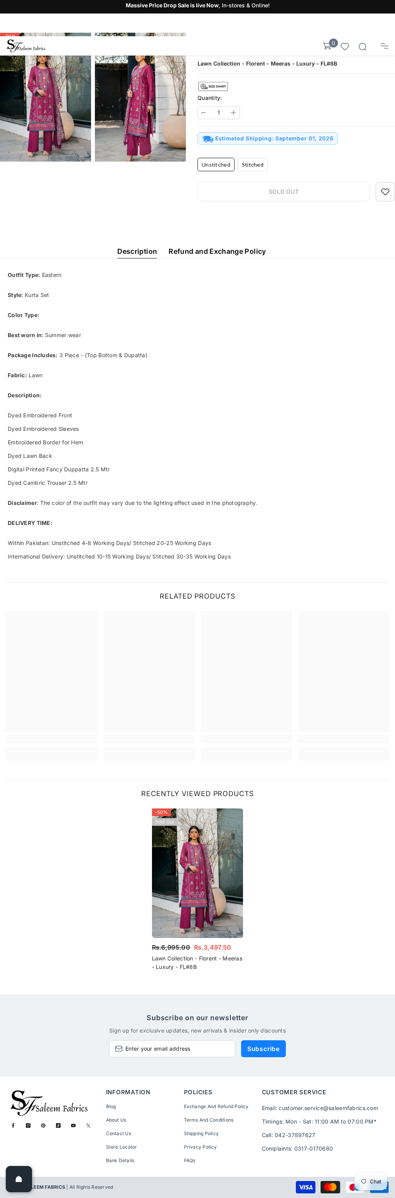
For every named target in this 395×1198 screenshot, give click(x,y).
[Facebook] (13, 1125)
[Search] (362, 46)
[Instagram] (28, 1125)
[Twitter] (88, 1125)
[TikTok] (58, 1125)
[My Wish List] (344, 46)
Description (137, 251)
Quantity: (210, 97)
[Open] (19, 1179)
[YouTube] (73, 1125)
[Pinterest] (43, 1125)
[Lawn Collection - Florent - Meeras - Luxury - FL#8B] (197, 873)
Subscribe (263, 1049)
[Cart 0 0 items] (327, 46)
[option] (197, 891)
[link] (51, 739)
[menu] (384, 46)
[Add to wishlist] (385, 191)
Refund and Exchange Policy (217, 251)
